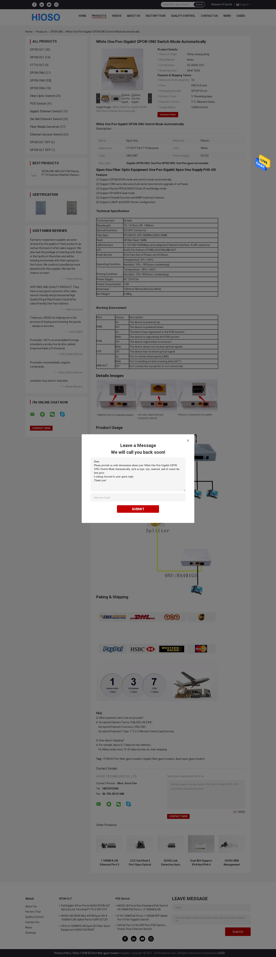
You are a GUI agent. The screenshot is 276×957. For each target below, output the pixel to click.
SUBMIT (138, 509)
